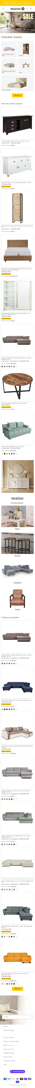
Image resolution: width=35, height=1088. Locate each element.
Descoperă (17, 23)
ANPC (5, 1064)
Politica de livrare (8, 1049)
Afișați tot (18, 95)
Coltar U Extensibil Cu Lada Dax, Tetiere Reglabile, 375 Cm (16, 700)
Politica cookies (7, 1057)
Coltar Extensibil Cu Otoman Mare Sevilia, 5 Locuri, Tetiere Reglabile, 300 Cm (16, 358)
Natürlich (15, 1084)
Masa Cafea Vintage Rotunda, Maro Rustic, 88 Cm (14, 403)
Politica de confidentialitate (11, 1041)
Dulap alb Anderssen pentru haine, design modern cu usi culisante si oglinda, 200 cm (15, 314)
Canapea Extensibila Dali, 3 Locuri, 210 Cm (12, 446)
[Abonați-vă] (31, 1017)
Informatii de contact (9, 1060)
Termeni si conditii (8, 1037)
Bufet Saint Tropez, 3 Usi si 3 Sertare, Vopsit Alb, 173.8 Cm (16, 182)
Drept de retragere (8, 1030)
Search (5, 1026)
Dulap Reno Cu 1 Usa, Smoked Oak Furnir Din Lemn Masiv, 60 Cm (17, 226)
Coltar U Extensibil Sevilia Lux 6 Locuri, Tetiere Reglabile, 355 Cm (17, 882)
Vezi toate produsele (17, 502)
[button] (3, 9)
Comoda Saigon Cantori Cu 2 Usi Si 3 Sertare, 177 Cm (15, 141)
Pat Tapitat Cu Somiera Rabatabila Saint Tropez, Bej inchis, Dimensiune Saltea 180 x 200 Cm (16, 269)
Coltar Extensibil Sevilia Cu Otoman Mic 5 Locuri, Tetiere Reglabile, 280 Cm (15, 836)
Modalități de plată (8, 1053)
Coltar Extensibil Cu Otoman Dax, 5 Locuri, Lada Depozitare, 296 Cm (16, 927)
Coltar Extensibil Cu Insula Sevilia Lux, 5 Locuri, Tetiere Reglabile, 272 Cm (15, 791)
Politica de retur (8, 1045)
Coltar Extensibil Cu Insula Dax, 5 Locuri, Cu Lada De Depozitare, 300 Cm (15, 974)
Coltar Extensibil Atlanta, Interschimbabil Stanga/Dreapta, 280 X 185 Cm (17, 746)
